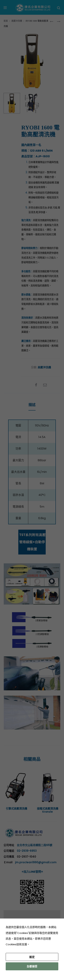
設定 (32, 957)
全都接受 (32, 966)
